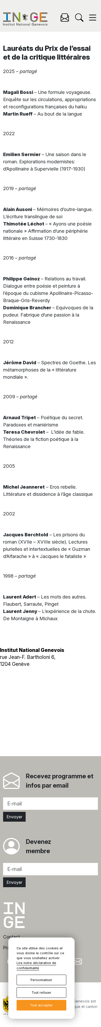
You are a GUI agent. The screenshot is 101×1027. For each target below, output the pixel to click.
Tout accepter (41, 1005)
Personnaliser (41, 980)
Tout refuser (41, 992)
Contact (11, 937)
